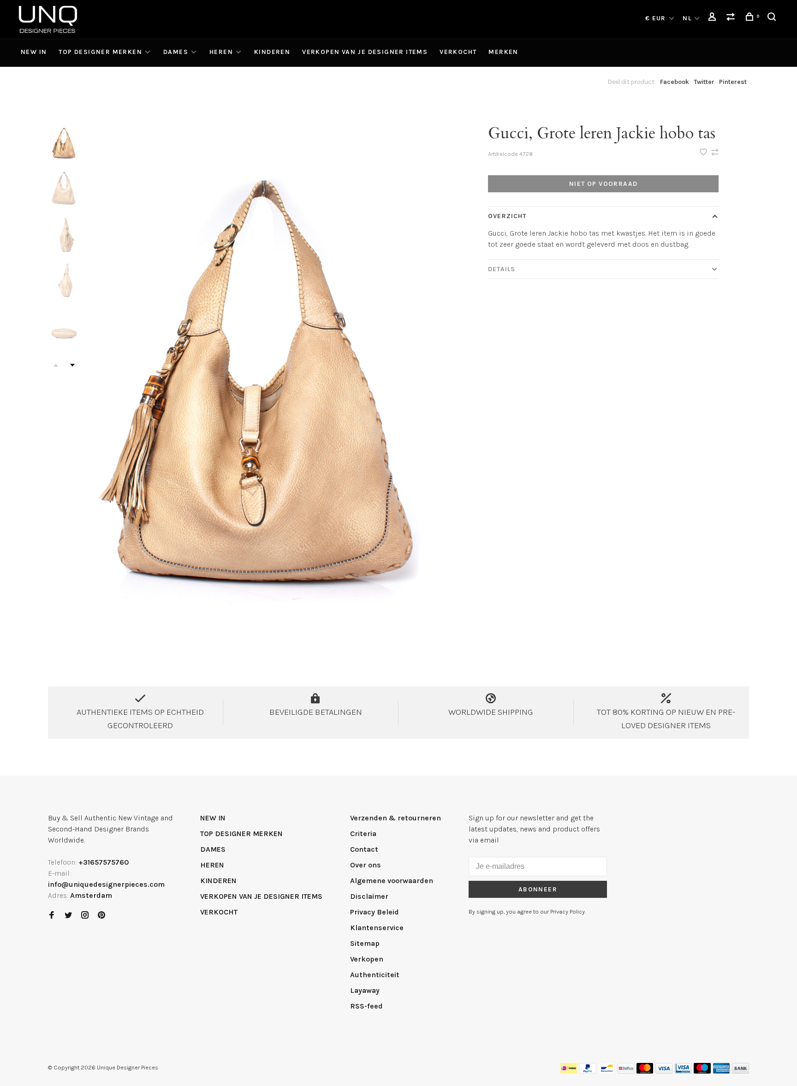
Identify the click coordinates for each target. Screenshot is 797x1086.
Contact (364, 849)
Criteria (363, 833)
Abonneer (537, 889)
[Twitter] (68, 915)
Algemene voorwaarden (391, 880)
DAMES (175, 52)
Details (501, 269)
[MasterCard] (645, 1071)
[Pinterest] (101, 915)
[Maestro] (702, 1071)
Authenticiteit (374, 974)
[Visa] (663, 1071)
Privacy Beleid (374, 912)
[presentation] (64, 143)
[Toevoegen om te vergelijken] (715, 152)
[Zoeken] (773, 18)
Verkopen (366, 959)
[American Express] (721, 1071)
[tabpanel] (267, 384)
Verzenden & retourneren (395, 817)
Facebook (674, 82)
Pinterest (733, 82)
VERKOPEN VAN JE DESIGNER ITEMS (365, 52)
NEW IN (34, 52)
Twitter (704, 82)
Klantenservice (377, 927)
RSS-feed (366, 1006)
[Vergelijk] (732, 18)
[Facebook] (51, 915)
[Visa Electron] (683, 1071)
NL (687, 18)
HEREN (221, 52)
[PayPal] (587, 1071)
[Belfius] (626, 1071)
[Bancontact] (607, 1071)
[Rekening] (713, 18)
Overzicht (507, 216)
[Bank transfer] (740, 1071)
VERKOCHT (458, 52)
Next (72, 365)
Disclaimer (369, 896)
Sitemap (365, 943)
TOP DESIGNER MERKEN (100, 52)
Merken (503, 52)
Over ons (365, 864)
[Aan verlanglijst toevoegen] (704, 152)
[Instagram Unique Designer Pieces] (85, 915)
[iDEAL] (568, 1071)
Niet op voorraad (603, 184)
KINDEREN (272, 52)
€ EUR (656, 18)
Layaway (365, 990)
